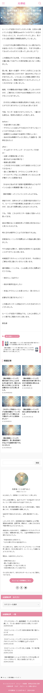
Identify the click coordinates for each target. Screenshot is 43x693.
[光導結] (21, 3)
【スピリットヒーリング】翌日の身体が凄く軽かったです (21, 632)
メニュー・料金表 (21, 684)
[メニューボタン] (3, 3)
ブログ (16, 686)
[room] (21, 587)
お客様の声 (9, 686)
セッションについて (9, 684)
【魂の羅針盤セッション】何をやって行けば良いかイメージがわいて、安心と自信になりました (21, 659)
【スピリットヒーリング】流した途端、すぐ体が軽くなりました (21, 650)
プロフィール (23, 686)
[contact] (25, 587)
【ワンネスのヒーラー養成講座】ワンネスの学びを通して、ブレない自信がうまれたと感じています (21, 623)
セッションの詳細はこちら (21, 580)
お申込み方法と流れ (34, 684)
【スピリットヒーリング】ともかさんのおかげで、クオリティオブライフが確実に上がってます (21, 641)
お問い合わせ (33, 686)
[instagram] (17, 587)
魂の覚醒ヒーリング (10, 18)
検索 (37, 463)
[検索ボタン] (39, 3)
